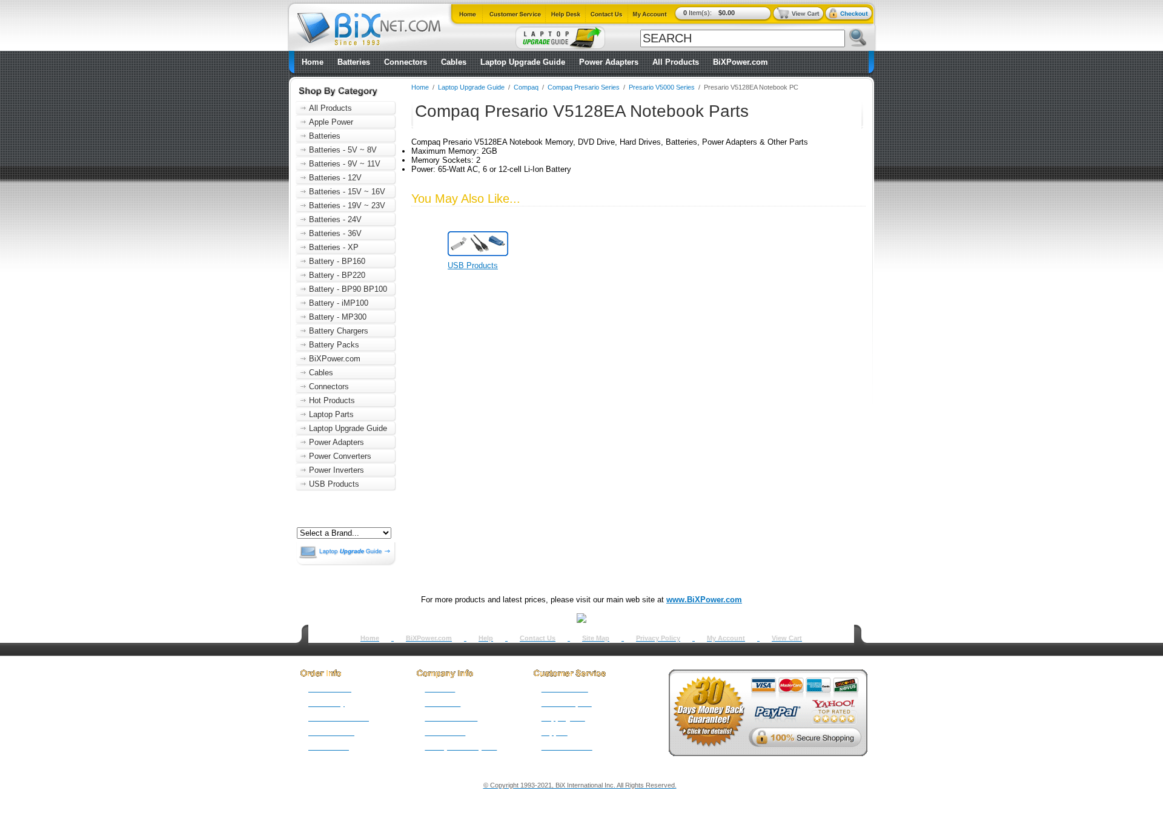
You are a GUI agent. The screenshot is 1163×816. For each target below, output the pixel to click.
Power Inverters (336, 470)
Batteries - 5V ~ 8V (343, 149)
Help (486, 638)
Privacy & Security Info (461, 747)
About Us (440, 689)
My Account (726, 638)
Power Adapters (608, 62)
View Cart (787, 638)
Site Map (595, 638)
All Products (675, 62)
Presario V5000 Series (662, 87)
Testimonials (445, 732)
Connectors (405, 62)
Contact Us (537, 638)
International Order (338, 718)
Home (312, 62)
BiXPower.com (740, 62)
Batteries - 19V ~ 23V (347, 205)
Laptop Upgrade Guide (522, 62)
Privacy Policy (658, 638)
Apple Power (331, 122)
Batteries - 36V (335, 233)
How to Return (565, 689)
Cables (453, 62)
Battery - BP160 (337, 261)
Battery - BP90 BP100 (348, 289)
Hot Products (332, 400)
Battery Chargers (338, 330)
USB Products (334, 484)
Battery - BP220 (337, 275)
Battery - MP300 (337, 316)
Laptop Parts (331, 414)
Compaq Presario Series (584, 87)
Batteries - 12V (335, 177)
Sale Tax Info (328, 747)
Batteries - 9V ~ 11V (344, 163)
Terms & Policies (451, 718)
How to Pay (326, 703)
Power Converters (340, 456)
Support (555, 732)
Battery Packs (334, 344)
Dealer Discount (567, 747)
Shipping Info (563, 718)
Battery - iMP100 (338, 303)
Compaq (526, 87)
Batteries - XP (334, 247)
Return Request (567, 703)
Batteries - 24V (335, 219)
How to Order (329, 689)
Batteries (353, 62)
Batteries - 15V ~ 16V (347, 191)
